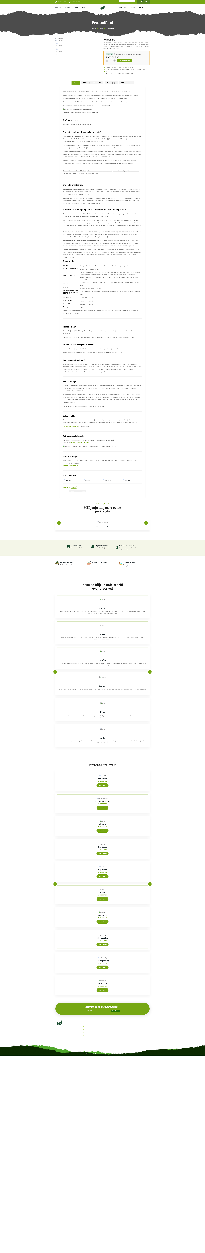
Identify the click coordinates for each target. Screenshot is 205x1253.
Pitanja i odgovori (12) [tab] (93, 83)
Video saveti (122, 7)
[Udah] (102, 889)
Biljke (76, 7)
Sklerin (102, 824)
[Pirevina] (102, 599)
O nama (133, 7)
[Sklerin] (102, 821)
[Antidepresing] (102, 957)
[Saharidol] (102, 775)
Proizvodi (67, 7)
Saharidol (102, 778)
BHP (77, 491)
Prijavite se (115, 1010)
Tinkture (74, 487)
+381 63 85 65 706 (76, 2)
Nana (102, 712)
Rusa (102, 634)
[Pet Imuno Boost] (102, 798)
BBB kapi (135, 1032)
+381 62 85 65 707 (62, 2)
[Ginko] (102, 729)
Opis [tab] (75, 83)
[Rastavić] (102, 677)
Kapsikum (102, 847)
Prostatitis (82, 491)
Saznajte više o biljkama (70, 426)
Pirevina (102, 608)
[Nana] (102, 703)
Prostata (72, 491)
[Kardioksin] (102, 980)
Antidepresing (102, 961)
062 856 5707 (75, 442)
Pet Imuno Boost (102, 801)
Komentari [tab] (127, 83)
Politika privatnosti (116, 1043)
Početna (58, 7)
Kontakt (141, 7)
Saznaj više (102, 785)
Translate (131, 3)
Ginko (102, 738)
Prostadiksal (110, 28)
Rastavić (102, 686)
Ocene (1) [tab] (111, 83)
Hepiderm (102, 870)
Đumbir (102, 660)
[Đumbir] (102, 651)
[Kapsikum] (102, 844)
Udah (102, 892)
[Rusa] (102, 625)
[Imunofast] (102, 912)
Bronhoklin (102, 938)
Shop (101, 28)
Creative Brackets (111, 1053)
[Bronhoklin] (102, 935)
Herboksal (136, 1028)
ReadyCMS (117, 1053)
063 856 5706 (85, 442)
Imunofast (102, 915)
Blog (83, 7)
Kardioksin (102, 983)
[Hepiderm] (102, 866)
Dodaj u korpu (126, 60)
